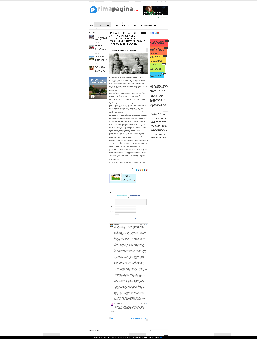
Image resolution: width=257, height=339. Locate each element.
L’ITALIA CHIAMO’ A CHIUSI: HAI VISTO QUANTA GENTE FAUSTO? (156, 75)
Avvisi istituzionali (146, 22)
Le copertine (108, 1)
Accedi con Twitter (122, 195)
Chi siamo (92, 1)
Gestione (97, 330)
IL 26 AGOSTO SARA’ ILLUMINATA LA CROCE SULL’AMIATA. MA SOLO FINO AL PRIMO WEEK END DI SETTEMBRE (101, 59)
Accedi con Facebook (135, 195)
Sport (125, 22)
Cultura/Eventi (117, 22)
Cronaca (97, 22)
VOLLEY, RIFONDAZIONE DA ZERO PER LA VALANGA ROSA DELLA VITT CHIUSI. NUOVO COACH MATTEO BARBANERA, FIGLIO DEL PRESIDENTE (159, 125)
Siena (140, 25)
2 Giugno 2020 (143, 224)
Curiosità (137, 22)
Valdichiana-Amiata (148, 25)
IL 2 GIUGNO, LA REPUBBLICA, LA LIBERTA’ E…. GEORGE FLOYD (138, 319)
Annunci (155, 22)
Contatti (138, 1)
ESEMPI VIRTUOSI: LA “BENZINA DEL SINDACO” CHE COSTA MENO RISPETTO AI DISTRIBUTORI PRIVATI (159, 131)
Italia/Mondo (123, 25)
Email (111, 209)
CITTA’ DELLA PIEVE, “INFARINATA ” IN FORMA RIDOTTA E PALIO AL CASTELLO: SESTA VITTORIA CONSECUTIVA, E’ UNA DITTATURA (101, 49)
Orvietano (130, 25)
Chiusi (107, 25)
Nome (111, 206)
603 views (167, 40)
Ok (161, 337)
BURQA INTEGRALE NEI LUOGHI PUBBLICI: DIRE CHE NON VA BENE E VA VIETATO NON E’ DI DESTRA (159, 136)
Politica (103, 22)
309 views (164, 64)
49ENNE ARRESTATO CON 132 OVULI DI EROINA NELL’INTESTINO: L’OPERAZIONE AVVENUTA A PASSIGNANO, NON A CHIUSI (156, 59)
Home (92, 28)
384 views (166, 47)
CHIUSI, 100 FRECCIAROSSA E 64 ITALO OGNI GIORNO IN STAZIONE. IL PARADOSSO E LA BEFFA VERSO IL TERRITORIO (101, 38)
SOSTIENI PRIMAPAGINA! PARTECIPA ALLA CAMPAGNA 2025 (123, 1)
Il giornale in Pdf (99, 1)
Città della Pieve (114, 25)
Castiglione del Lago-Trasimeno (97, 25)
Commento (112, 199)
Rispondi (111, 301)
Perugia (135, 25)
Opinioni (130, 22)
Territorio (109, 22)
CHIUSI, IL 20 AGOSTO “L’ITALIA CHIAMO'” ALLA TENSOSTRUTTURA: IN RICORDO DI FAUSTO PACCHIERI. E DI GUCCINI (100, 69)
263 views (163, 73)
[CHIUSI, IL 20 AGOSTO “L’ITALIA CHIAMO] (91, 68)
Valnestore (156, 25)
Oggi (91, 22)
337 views (165, 56)
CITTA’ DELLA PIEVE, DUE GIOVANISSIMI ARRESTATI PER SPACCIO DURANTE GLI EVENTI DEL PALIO (158, 94)
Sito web (112, 211)
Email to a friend (143, 169)
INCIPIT (112, 318)
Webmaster (165, 335)
